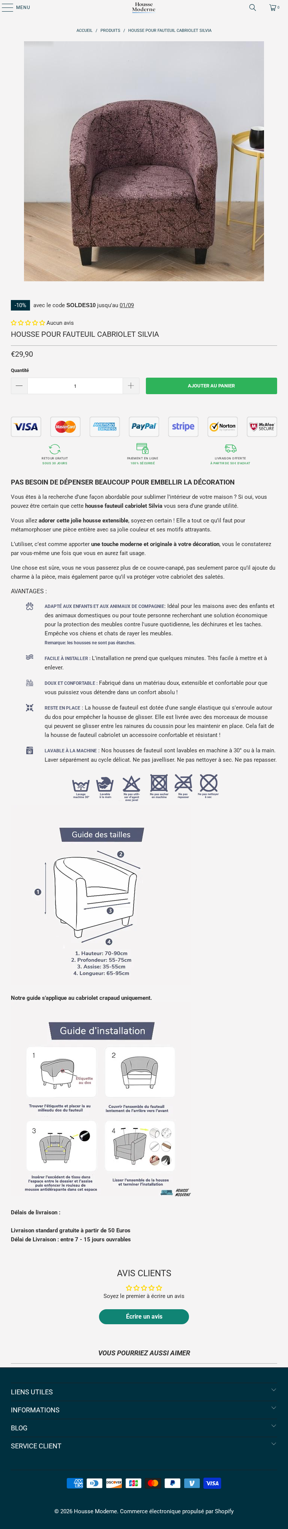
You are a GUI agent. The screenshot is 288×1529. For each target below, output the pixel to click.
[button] (28, 323)
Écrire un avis (144, 1316)
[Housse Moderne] (144, 7)
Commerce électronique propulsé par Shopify (177, 1511)
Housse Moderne (95, 1511)
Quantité (20, 370)
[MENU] (4, 7)
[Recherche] (253, 7)
